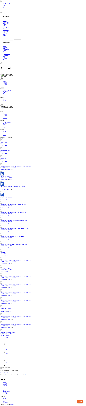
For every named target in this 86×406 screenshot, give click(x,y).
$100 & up (5, 85)
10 (6, 349)
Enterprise (5, 392)
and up (4, 99)
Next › (7, 353)
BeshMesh (3, 207)
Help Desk (5, 398)
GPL (4, 92)
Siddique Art (3, 189)
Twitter (4, 382)
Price (2, 79)
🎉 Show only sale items (5, 73)
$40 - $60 (5, 83)
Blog (4, 401)
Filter (2, 105)
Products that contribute (8, 75)
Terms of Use (3, 372)
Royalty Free (5, 91)
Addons (7, 199)
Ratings (2, 129)
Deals (4, 32)
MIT (4, 94)
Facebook (5, 383)
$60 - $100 (5, 84)
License (2, 88)
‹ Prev (7, 337)
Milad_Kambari (4, 311)
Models (6, 145)
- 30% (11, 189)
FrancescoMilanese (4, 179)
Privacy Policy (9, 372)
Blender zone (3, 169)
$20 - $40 (5, 82)
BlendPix (2, 199)
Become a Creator (6, 3)
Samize (2, 271)
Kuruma (2, 255)
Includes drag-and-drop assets (8, 77)
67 (6, 352)
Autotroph (12, 404)
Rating (2, 97)
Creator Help (5, 399)
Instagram (5, 384)
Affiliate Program (6, 391)
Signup (4, 7)
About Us (5, 390)
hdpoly (2, 145)
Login (4, 5)
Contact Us (5, 402)
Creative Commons (7, 90)
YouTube (5, 385)
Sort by (10, 137)
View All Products (6, 27)
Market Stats (5, 393)
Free (4, 25)
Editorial (4, 93)
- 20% (11, 169)
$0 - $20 (4, 81)
